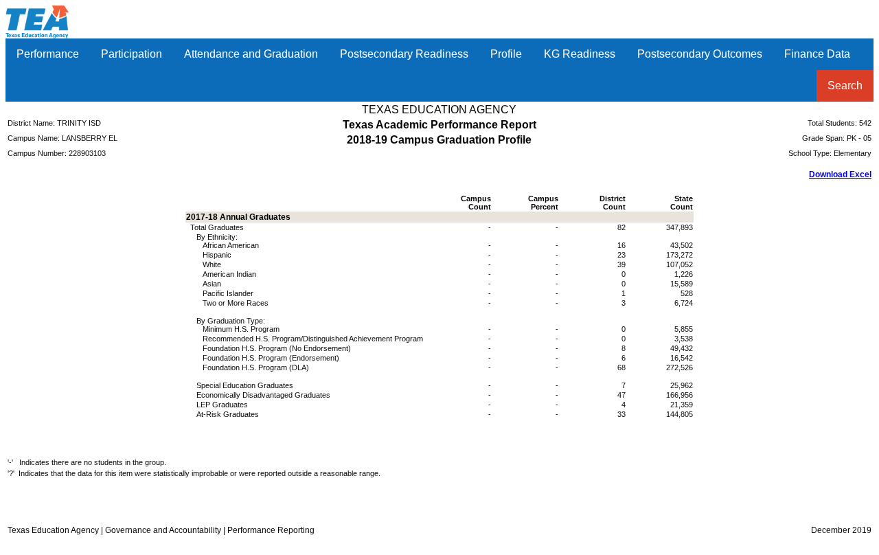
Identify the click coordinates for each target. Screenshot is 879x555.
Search (845, 85)
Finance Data (817, 54)
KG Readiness (579, 54)
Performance (47, 54)
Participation (131, 54)
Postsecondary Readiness (404, 54)
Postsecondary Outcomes (699, 54)
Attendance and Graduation (251, 54)
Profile (506, 54)
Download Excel (840, 174)
